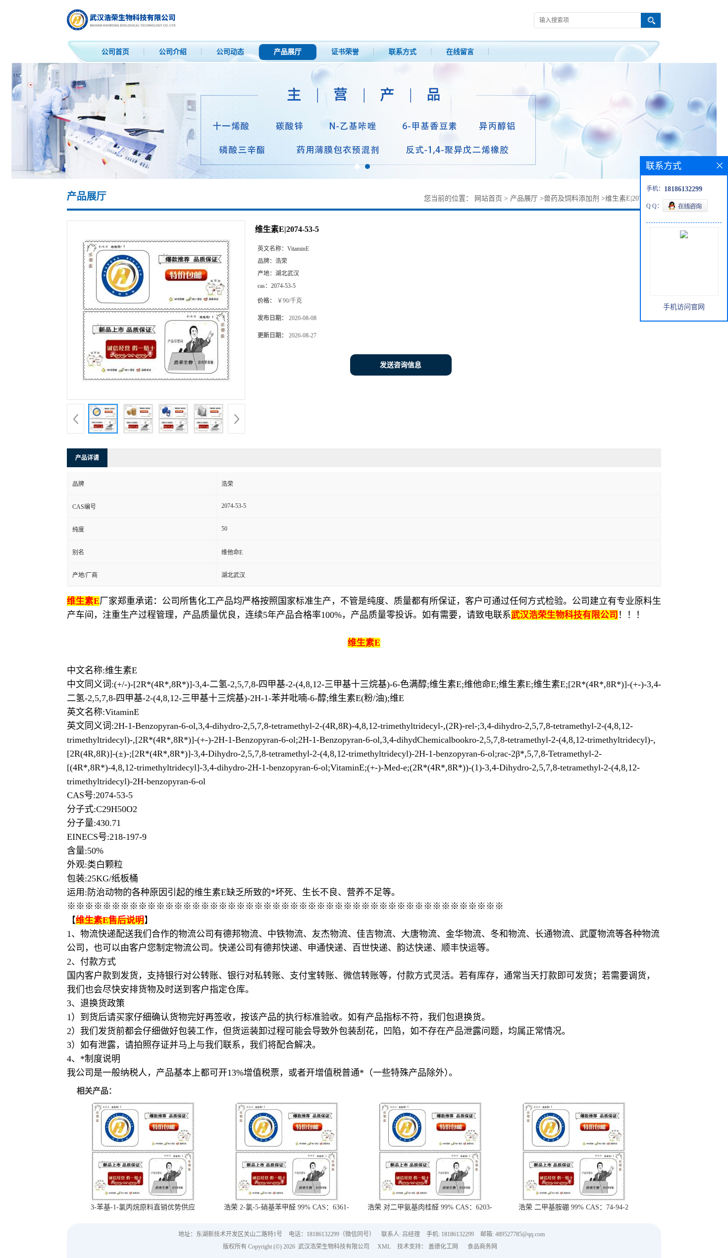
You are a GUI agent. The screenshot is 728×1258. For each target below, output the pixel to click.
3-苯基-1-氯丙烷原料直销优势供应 (143, 1207)
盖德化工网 (443, 1246)
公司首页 (115, 51)
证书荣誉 (345, 51)
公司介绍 (173, 51)
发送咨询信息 (400, 365)
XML (384, 1246)
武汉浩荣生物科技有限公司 (333, 1246)
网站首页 (488, 198)
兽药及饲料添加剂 (571, 198)
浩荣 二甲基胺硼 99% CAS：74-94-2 (573, 1207)
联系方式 (402, 51)
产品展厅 (288, 51)
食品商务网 (482, 1246)
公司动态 (230, 51)
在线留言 (460, 51)
